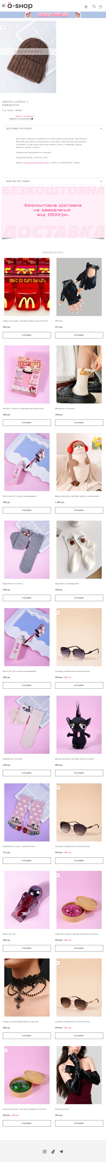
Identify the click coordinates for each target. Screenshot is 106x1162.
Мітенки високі (62, 1109)
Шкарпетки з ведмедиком (67, 584)
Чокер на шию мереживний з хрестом (21, 1022)
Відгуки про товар (18, 181)
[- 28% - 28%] (79, 843)
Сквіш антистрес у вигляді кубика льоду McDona (25, 321)
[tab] (53, 127)
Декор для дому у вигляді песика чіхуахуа (74, 759)
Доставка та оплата (19, 128)
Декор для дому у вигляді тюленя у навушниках (77, 496)
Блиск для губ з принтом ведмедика (19, 496)
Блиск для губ (9, 934)
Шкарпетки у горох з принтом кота (19, 846)
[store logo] (20, 5)
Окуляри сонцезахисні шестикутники (72, 671)
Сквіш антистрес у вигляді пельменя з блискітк (77, 934)
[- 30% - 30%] (79, 930)
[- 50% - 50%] (79, 668)
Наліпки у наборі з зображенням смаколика (23, 408)
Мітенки (59, 321)
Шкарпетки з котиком (65, 408)
